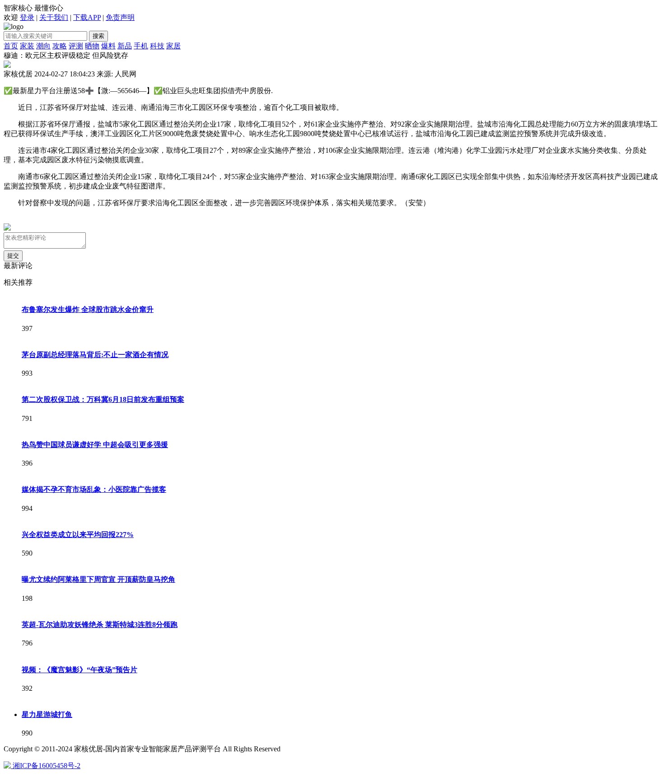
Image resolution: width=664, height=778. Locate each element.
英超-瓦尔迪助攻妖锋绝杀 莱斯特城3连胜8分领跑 (100, 624)
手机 (141, 46)
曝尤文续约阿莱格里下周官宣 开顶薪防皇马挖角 (98, 579)
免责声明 (120, 17)
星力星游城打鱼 (47, 714)
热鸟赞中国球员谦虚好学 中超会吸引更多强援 (95, 444)
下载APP (87, 17)
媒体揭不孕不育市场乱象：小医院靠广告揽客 (94, 489)
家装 (27, 46)
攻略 (59, 46)
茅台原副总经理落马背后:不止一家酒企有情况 (95, 354)
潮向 (43, 46)
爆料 (108, 46)
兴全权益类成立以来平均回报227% (78, 534)
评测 (76, 46)
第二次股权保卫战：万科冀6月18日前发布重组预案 (103, 399)
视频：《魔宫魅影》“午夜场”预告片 (79, 670)
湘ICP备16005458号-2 (46, 765)
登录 (27, 17)
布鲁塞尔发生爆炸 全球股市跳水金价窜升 (88, 309)
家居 (173, 46)
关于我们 (53, 17)
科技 (157, 46)
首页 (11, 46)
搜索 (98, 36)
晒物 (92, 46)
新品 (124, 46)
